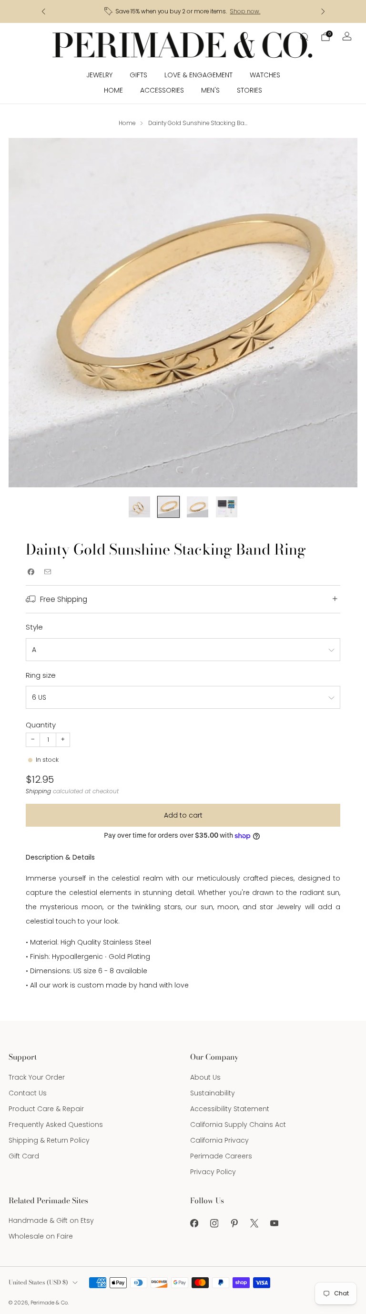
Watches (265, 75)
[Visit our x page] (254, 1223)
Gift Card (24, 1156)
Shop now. (245, 11)
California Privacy (219, 1140)
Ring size (41, 675)
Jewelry (99, 75)
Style (34, 627)
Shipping (38, 791)
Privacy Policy (213, 1172)
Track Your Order (37, 1077)
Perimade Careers (221, 1156)
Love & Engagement (198, 75)
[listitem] (183, 11)
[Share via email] (47, 572)
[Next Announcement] (323, 11)
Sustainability (212, 1093)
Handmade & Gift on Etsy (51, 1220)
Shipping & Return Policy (49, 1140)
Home (113, 90)
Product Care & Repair (46, 1109)
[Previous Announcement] (43, 11)
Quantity (41, 725)
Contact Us (28, 1093)
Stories (249, 90)
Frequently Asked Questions (56, 1124)
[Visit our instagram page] (214, 1223)
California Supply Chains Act (238, 1124)
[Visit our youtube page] (274, 1223)
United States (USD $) (38, 1282)
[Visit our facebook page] (194, 1223)
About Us (205, 1077)
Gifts (138, 75)
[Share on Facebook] (31, 572)
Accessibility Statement (229, 1109)
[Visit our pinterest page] (234, 1223)
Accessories (162, 90)
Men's (210, 90)
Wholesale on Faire (41, 1236)
